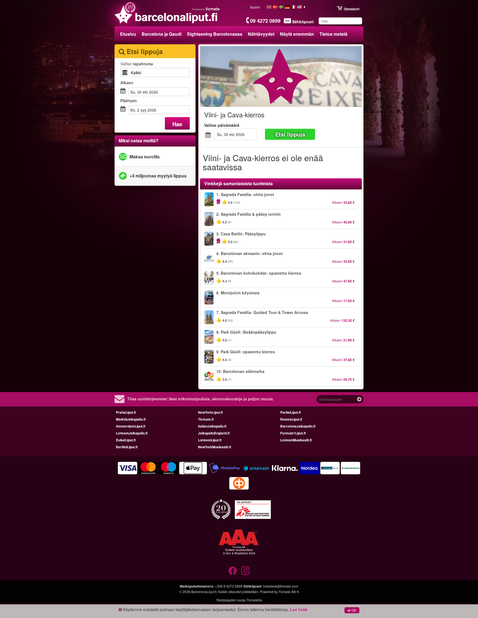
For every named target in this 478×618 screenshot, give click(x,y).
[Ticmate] (206, 8)
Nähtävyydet (261, 34)
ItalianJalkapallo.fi (212, 426)
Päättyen (128, 100)
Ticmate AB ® (289, 591)
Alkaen (126, 82)
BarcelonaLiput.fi (204, 591)
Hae (177, 124)
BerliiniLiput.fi (126, 446)
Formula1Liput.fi (293, 433)
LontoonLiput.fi (209, 439)
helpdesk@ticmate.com (280, 586)
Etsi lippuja (290, 134)
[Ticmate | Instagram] (245, 570)
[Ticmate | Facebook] (232, 570)
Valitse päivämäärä (221, 125)
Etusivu (128, 34)
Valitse (136, 63)
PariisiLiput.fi (290, 412)
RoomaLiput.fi (291, 419)
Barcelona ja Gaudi (161, 34)
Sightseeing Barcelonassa (214, 34)
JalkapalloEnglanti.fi (214, 433)
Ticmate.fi (206, 419)
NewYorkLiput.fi (210, 412)
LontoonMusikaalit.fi (296, 439)
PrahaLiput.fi (126, 412)
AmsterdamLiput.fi (130, 426)
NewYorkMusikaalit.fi (214, 446)
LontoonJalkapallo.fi (131, 433)
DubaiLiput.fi (126, 439)
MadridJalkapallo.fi (131, 419)
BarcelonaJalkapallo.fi (297, 426)
